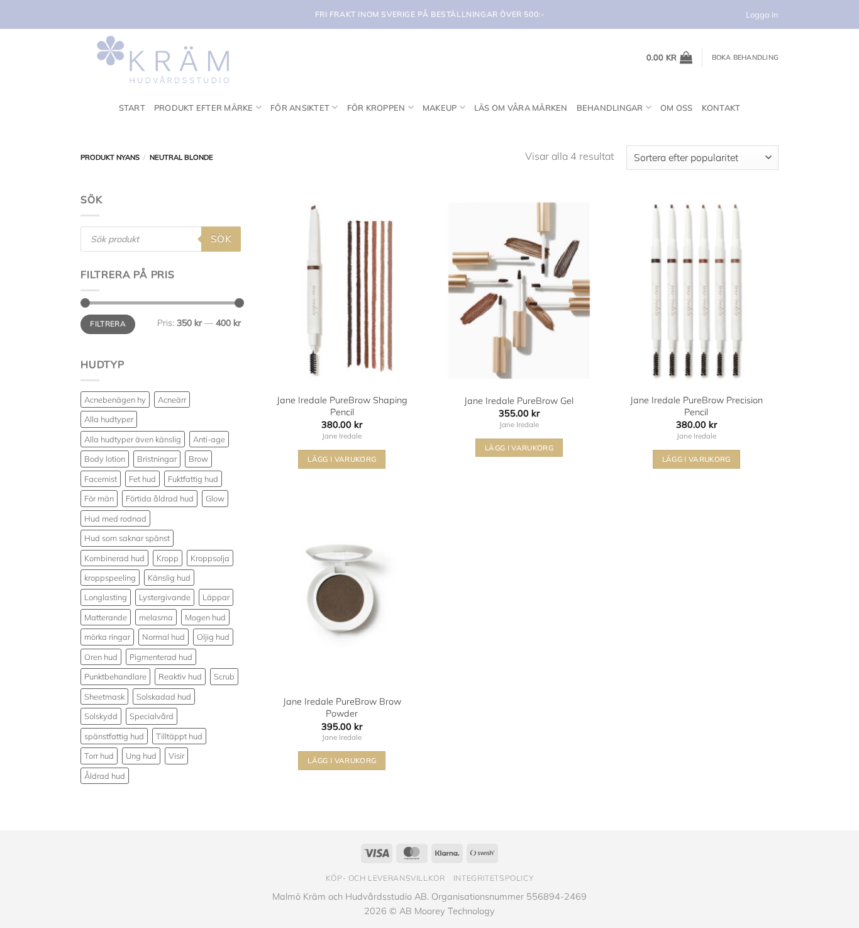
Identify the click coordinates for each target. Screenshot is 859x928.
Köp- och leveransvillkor (385, 878)
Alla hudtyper (108, 419)
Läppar (216, 597)
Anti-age (209, 439)
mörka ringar (107, 637)
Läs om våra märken (521, 108)
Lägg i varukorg (342, 459)
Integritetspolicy (493, 878)
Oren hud (101, 657)
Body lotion (104, 459)
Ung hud (141, 756)
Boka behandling (745, 57)
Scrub (224, 676)
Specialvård (152, 716)
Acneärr (172, 399)
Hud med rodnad (115, 518)
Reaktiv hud (180, 676)
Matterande (105, 617)
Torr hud (99, 756)
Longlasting (105, 597)
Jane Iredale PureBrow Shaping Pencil (342, 406)
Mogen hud (205, 617)
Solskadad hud (163, 696)
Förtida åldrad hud (160, 498)
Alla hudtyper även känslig (132, 439)
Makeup (440, 108)
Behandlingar (610, 108)
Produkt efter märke (203, 108)
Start (132, 108)
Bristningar (157, 459)
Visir (176, 756)
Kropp (168, 558)
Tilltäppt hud (179, 736)
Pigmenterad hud (161, 657)
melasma (156, 617)
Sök (221, 238)
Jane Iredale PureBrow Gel (519, 400)
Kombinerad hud (114, 558)
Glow (215, 498)
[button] (669, 57)
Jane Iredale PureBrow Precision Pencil (696, 406)
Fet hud (142, 479)
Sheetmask (104, 696)
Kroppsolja (210, 558)
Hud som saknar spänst (127, 538)
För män (99, 498)
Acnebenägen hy (115, 399)
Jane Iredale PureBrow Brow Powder (342, 707)
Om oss (676, 108)
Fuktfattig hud (193, 479)
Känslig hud (169, 578)
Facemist (100, 479)
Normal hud (163, 637)
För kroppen (376, 108)
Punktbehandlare (115, 676)
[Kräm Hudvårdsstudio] (159, 57)
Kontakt (721, 108)
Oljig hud (213, 637)
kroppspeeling (110, 578)
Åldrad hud (104, 776)
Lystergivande (165, 597)
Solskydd (101, 716)
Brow (198, 459)
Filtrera (108, 323)
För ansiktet (300, 108)
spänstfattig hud (114, 736)
